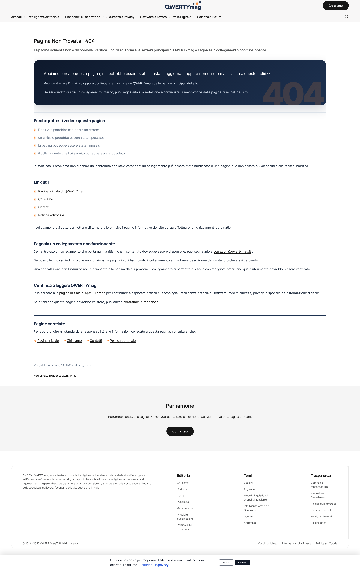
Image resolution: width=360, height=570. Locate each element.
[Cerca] (346, 16)
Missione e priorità (322, 510)
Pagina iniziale (48, 340)
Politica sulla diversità (324, 503)
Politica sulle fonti (321, 516)
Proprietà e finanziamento (319, 495)
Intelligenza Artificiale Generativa (257, 508)
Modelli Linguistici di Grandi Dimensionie (256, 497)
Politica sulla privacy (154, 565)
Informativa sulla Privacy (296, 543)
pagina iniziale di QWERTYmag (82, 293)
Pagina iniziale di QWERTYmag (61, 191)
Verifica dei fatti (186, 508)
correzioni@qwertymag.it (232, 251)
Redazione (183, 489)
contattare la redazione (140, 302)
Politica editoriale (51, 215)
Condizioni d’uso (268, 543)
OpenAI (248, 516)
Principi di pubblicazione (185, 516)
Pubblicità (183, 502)
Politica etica (318, 522)
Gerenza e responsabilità (319, 485)
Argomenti (250, 489)
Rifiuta (226, 562)
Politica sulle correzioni (184, 527)
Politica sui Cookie (326, 543)
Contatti (44, 207)
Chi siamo (45, 199)
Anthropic (250, 522)
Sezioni (248, 482)
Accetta (242, 562)
